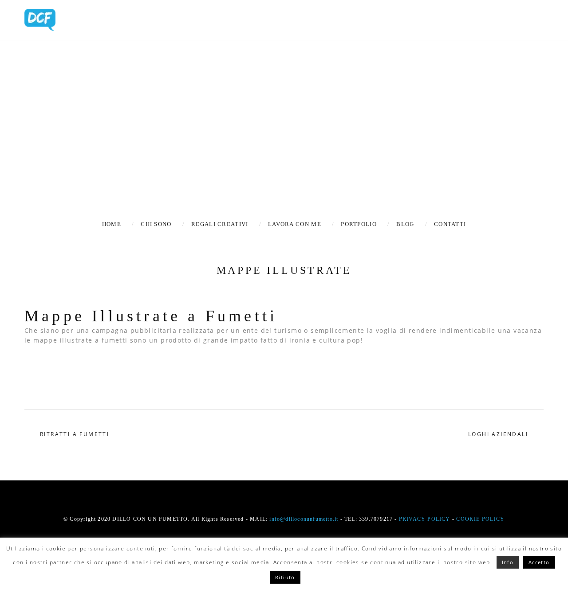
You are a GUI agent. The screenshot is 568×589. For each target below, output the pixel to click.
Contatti (450, 224)
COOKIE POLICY (480, 519)
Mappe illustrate (284, 270)
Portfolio (359, 224)
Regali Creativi (219, 224)
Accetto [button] (539, 562)
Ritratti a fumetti (74, 434)
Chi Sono (156, 224)
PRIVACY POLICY (424, 519)
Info (508, 562)
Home (111, 224)
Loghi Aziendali (498, 434)
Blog (405, 224)
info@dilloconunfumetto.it (303, 519)
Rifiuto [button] (285, 577)
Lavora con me (294, 224)
